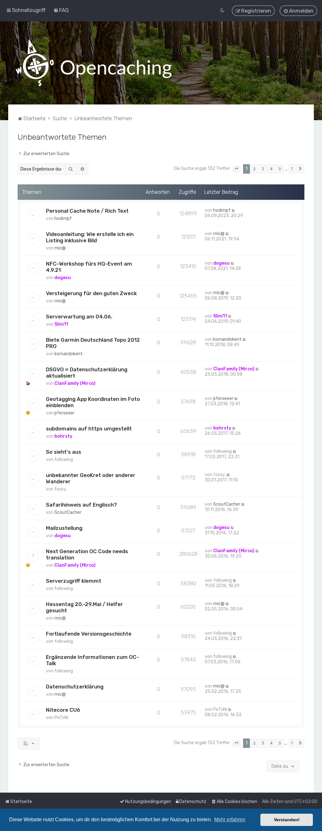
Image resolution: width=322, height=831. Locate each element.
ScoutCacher (67, 512)
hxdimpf (63, 218)
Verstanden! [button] (287, 819)
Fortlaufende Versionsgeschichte (88, 634)
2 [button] (254, 168)
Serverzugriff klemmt (73, 581)
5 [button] (280, 168)
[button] (236, 169)
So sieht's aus (63, 452)
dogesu (62, 277)
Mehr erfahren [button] (229, 819)
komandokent (68, 354)
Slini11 (61, 324)
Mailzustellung (64, 528)
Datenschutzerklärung (74, 686)
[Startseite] (94, 63)
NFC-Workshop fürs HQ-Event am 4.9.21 (89, 267)
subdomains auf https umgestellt (89, 428)
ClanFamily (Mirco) (75, 383)
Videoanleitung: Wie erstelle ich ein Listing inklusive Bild (90, 237)
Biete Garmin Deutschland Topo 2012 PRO (93, 343)
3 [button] (263, 168)
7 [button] (292, 168)
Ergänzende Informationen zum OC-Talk (92, 660)
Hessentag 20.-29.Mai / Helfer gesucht (84, 607)
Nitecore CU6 (63, 710)
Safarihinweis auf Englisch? (81, 505)
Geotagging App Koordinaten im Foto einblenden (93, 402)
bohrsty (63, 436)
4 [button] (271, 168)
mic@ (60, 248)
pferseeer (64, 413)
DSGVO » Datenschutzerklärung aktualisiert (86, 372)
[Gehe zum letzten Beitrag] (233, 210)
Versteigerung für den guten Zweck (91, 293)
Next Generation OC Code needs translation (87, 554)
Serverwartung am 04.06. (79, 316)
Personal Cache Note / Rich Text (87, 211)
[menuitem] (61, 10)
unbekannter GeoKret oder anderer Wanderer (90, 478)
